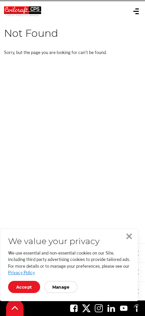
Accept (24, 287)
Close (129, 236)
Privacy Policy (21, 272)
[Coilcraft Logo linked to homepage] (47, 11)
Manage (61, 287)
